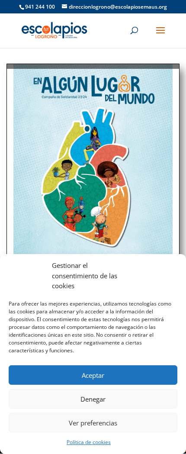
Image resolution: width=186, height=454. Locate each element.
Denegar (93, 399)
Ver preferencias (93, 423)
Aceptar (93, 375)
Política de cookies (89, 442)
